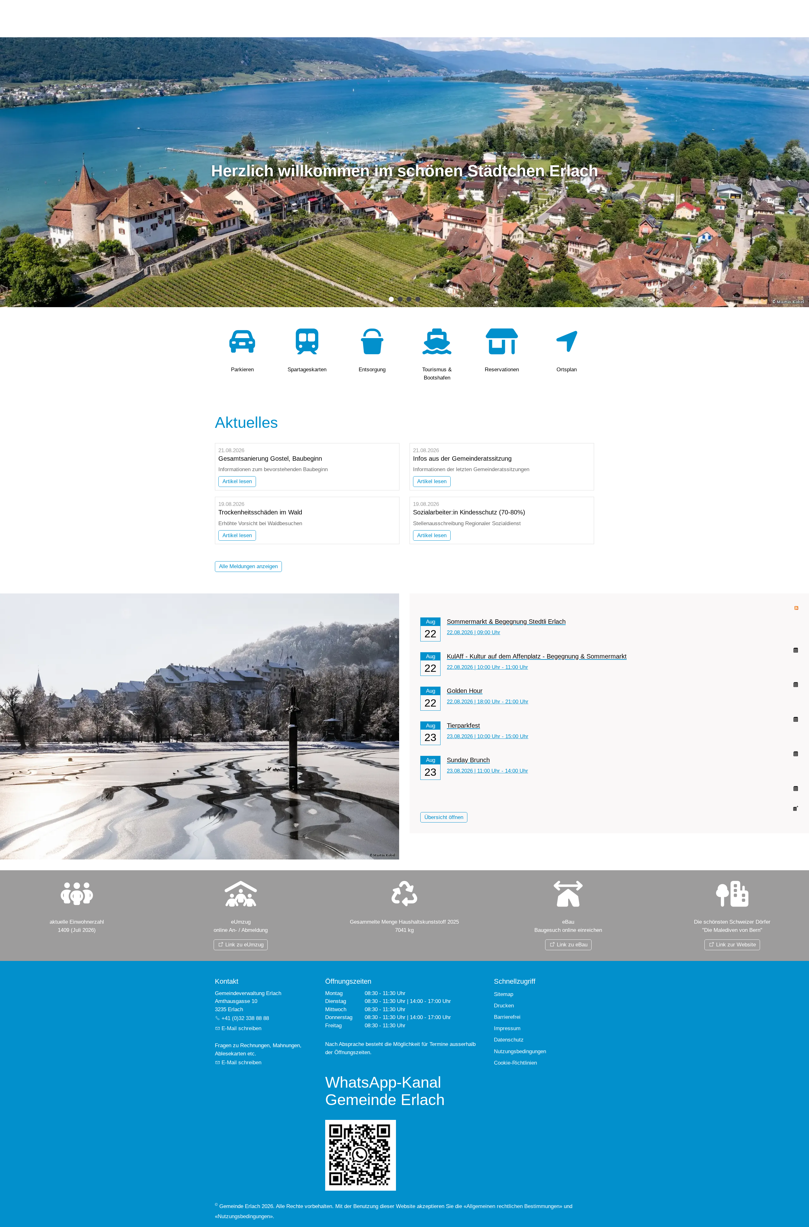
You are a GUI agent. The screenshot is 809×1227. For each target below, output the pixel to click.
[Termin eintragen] (795, 789)
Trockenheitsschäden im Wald (260, 512)
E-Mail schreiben (241, 1028)
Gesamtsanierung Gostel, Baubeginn (270, 458)
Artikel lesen (237, 481)
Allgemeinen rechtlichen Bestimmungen (512, 1206)
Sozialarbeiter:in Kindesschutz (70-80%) (469, 512)
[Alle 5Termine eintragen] (795, 808)
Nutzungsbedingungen (244, 1216)
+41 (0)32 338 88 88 (245, 1018)
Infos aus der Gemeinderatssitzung (462, 458)
